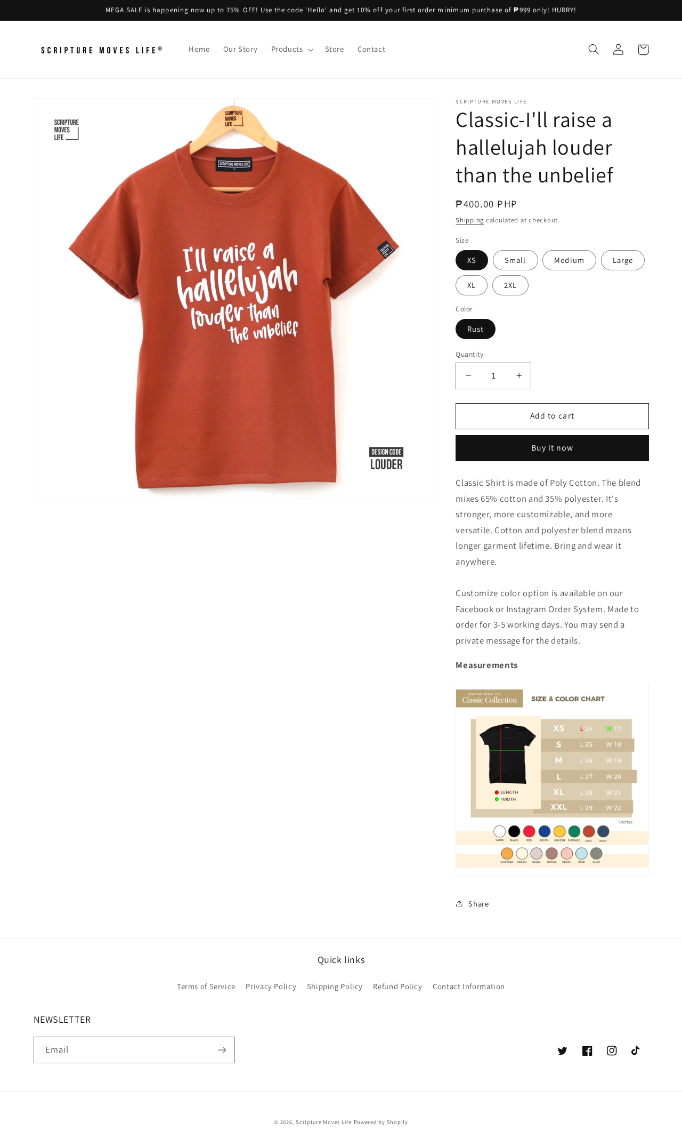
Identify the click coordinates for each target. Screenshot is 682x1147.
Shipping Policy (335, 986)
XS (471, 259)
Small (515, 259)
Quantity (469, 353)
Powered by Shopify (381, 1122)
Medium (569, 259)
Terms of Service (206, 986)
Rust (475, 328)
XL (471, 284)
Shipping (470, 219)
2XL (510, 284)
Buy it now (552, 447)
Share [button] (478, 903)
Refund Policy (397, 986)
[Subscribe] (221, 1050)
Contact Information (469, 986)
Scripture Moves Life (324, 1122)
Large (623, 259)
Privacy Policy (271, 986)
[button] (291, 49)
